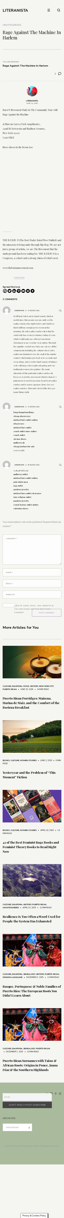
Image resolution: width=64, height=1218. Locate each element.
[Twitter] (9, 291)
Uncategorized (12, 25)
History (34, 686)
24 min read (41, 689)
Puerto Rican (10, 689)
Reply (60, 310)
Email (9, 583)
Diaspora (17, 686)
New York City (46, 686)
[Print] (28, 291)
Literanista (19, 277)
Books (6, 760)
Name (9, 572)
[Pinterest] (19, 291)
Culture (7, 686)
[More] (32, 291)
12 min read (44, 907)
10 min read (31, 1051)
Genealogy (29, 974)
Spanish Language (12, 977)
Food (26, 686)
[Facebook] (5, 291)
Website (10, 594)
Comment (11, 538)
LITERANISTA (15, 10)
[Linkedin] (14, 291)
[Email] (23, 291)
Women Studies (28, 760)
